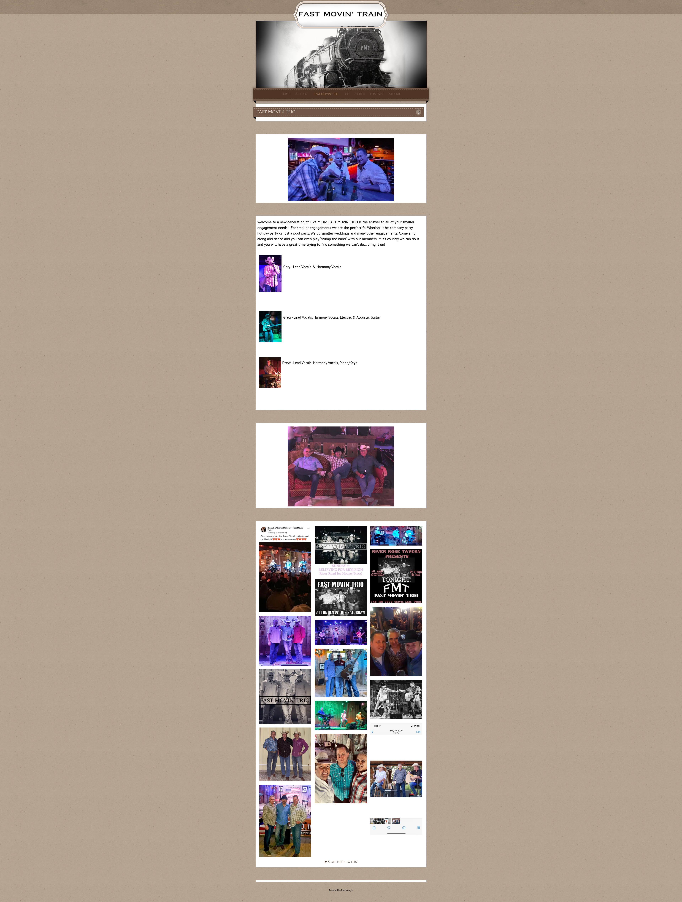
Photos (359, 94)
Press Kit (394, 94)
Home (286, 94)
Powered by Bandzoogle (341, 890)
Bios (346, 94)
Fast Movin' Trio (326, 94)
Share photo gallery (342, 862)
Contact (376, 94)
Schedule (302, 94)
